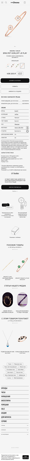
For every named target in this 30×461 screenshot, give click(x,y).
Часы (3, 392)
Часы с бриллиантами (10, 375)
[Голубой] (8, 65)
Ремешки (5, 404)
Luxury (9, 378)
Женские (17, 124)
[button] (15, 249)
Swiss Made (21, 369)
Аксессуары (5, 400)
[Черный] (12, 65)
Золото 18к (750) (19, 127)
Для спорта (10, 372)
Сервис (4, 421)
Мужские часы (18, 364)
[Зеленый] (17, 65)
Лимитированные (18, 378)
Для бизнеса (6, 417)
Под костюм (19, 372)
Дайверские (22, 375)
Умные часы (23, 367)
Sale (3, 409)
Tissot (9, 364)
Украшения (5, 396)
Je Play (16, 114)
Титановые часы (10, 369)
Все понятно (26, 457)
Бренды (4, 388)
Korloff (16, 111)
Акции (3, 413)
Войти (14, 191)
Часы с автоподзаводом (10, 367)
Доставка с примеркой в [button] (10, 97)
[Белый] (22, 65)
